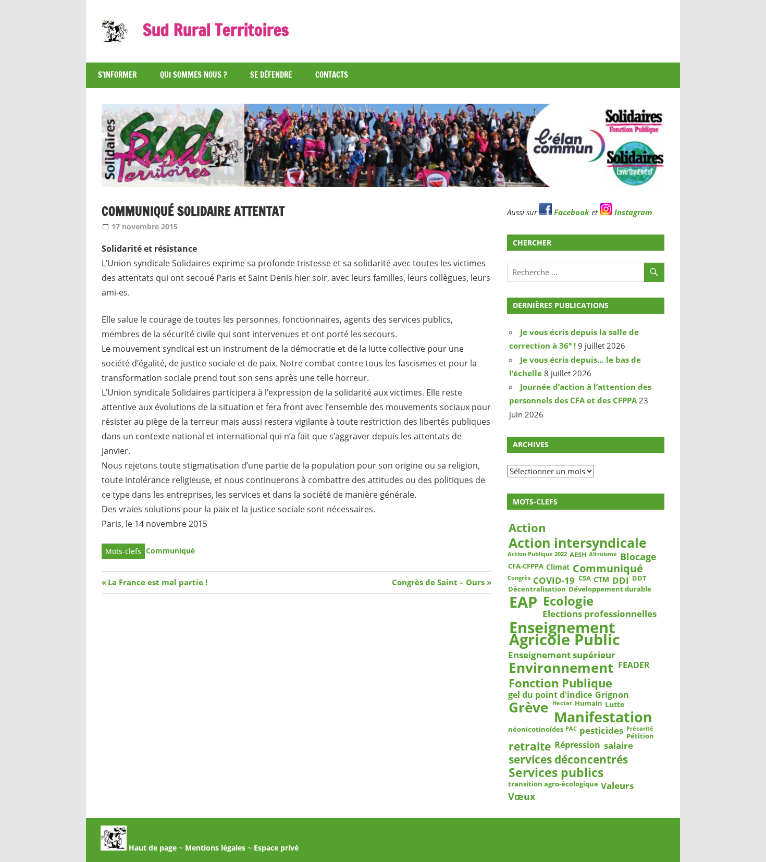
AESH (578, 555)
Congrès (519, 578)
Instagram (632, 212)
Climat (558, 567)
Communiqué (170, 551)
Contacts (331, 74)
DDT (639, 578)
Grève (528, 707)
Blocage (638, 556)
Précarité (639, 729)
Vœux (521, 796)
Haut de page (152, 848)
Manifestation (603, 717)
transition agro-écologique (553, 784)
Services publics (556, 773)
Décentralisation (537, 589)
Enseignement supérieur (561, 655)
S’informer (117, 74)
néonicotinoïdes (535, 729)
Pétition (640, 736)
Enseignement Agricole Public (564, 633)
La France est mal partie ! (157, 582)
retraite (530, 747)
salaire (618, 745)
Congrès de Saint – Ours (438, 582)
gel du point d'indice (550, 695)
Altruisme (603, 554)
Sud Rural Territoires (216, 30)
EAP (523, 602)
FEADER (634, 665)
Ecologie (568, 600)
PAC (571, 729)
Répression (577, 745)
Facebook (570, 212)
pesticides (601, 730)
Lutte (614, 704)
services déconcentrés (568, 760)
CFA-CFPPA (525, 566)
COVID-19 (554, 580)
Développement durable (610, 589)
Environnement (561, 668)
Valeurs (617, 785)
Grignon (612, 695)
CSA (584, 578)
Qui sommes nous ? (193, 74)
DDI (620, 580)
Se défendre (271, 74)
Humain (588, 704)
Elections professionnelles (599, 613)
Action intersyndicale (578, 542)
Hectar (562, 703)
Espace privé (276, 848)
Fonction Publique (560, 682)
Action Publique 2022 (537, 554)
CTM (601, 579)
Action (527, 528)
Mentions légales (215, 848)
